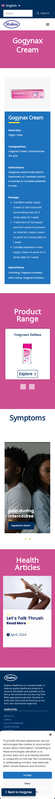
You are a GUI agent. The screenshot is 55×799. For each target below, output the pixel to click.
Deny (28, 783)
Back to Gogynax (19, 792)
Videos (7, 719)
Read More (16, 623)
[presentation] (23, 386)
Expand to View (20, 525)
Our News (9, 730)
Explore (25, 374)
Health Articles (11, 726)
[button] (50, 734)
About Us (8, 715)
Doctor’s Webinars (13, 723)
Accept (27, 775)
